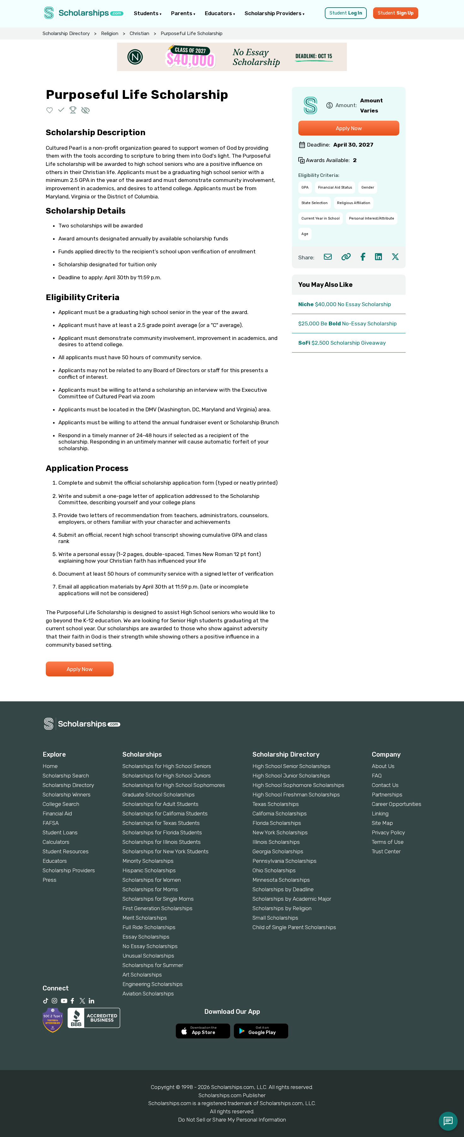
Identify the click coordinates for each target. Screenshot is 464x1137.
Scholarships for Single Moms (158, 899)
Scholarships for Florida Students (162, 832)
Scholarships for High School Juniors (166, 775)
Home (50, 766)
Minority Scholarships (148, 861)
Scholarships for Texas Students (161, 823)
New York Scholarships (280, 832)
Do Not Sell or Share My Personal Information (232, 1119)
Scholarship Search (66, 775)
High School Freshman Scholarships (296, 794)
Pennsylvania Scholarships (285, 861)
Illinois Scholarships (276, 842)
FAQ (377, 775)
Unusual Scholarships (148, 956)
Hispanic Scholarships (149, 870)
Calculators (56, 842)
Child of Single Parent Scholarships (294, 927)
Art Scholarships (142, 974)
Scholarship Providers (274, 13)
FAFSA (51, 823)
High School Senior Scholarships (291, 766)
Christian (139, 33)
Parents (182, 13)
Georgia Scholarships (278, 851)
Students (147, 13)
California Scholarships (280, 813)
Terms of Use (388, 842)
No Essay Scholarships (150, 946)
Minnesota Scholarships (281, 880)
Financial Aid (57, 813)
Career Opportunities (396, 804)
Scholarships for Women (151, 880)
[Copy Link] (346, 257)
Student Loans (60, 832)
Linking (380, 813)
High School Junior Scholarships (291, 775)
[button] (50, 110)
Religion (109, 33)
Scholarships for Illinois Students (161, 842)
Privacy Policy (388, 832)
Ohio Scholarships (274, 870)
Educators (219, 13)
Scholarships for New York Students (165, 851)
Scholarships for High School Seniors (166, 766)
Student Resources (66, 851)
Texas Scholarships (276, 804)
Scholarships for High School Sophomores (173, 785)
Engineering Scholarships (152, 984)
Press (50, 880)
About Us (383, 766)
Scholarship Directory (66, 33)
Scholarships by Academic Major (292, 899)
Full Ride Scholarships (148, 927)
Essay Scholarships (146, 937)
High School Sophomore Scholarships (298, 785)
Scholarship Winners (67, 794)
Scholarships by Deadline (283, 889)
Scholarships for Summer (152, 965)
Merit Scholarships (144, 918)
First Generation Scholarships (157, 908)
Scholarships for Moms (150, 889)
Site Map (382, 823)
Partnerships (387, 794)
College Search (61, 804)
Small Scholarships (275, 918)
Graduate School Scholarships (158, 794)
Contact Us (385, 785)
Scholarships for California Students (165, 813)
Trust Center (386, 851)
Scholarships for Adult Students (160, 804)
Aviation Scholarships (148, 993)
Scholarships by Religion (282, 908)
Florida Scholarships (277, 823)
